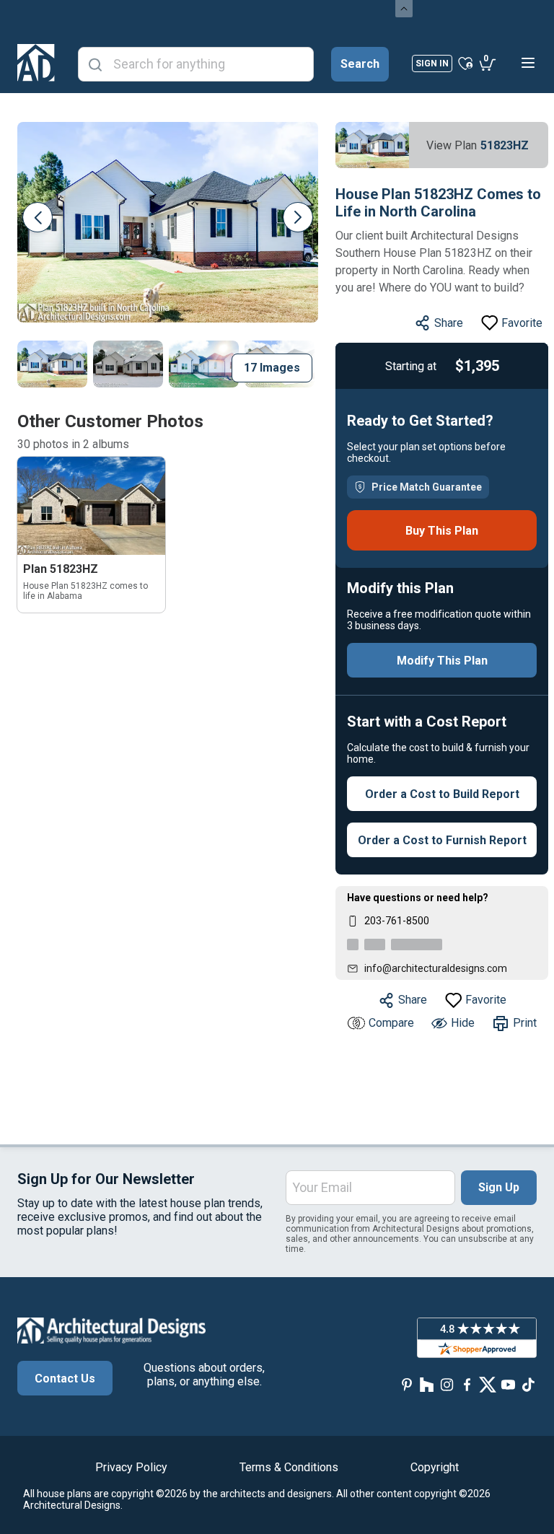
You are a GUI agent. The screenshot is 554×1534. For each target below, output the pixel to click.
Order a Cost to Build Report (442, 794)
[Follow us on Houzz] (427, 1384)
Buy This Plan (441, 531)
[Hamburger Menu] (528, 62)
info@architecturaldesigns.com (435, 968)
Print (525, 1023)
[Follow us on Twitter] (487, 1384)
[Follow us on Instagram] (447, 1384)
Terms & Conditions (288, 1467)
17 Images (272, 367)
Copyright (434, 1467)
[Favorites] (465, 62)
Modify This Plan (442, 660)
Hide (463, 1023)
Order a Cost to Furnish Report (442, 840)
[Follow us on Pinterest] (407, 1384)
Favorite (521, 323)
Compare (391, 1023)
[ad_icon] (36, 63)
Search (359, 64)
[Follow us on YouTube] (507, 1384)
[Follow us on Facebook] (467, 1384)
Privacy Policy (131, 1467)
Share (448, 323)
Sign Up (498, 1187)
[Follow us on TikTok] (528, 1384)
